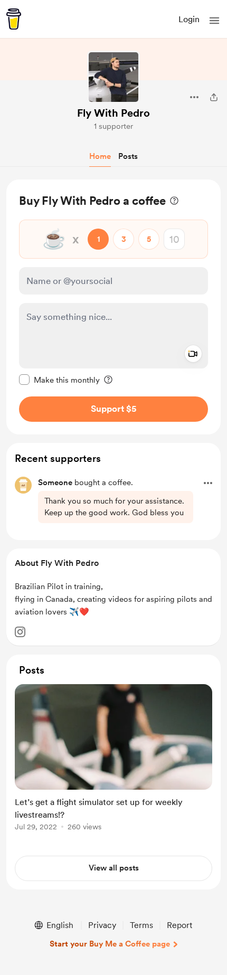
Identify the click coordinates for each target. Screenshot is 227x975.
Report (179, 925)
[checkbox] (59, 379)
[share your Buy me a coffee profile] (214, 97)
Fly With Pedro (113, 113)
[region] (113, 306)
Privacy (102, 925)
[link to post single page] (113, 759)
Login (189, 19)
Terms (141, 925)
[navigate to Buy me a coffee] (13, 19)
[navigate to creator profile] (113, 77)
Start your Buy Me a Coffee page (110, 944)
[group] (113, 763)
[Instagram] (20, 632)
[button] (214, 20)
